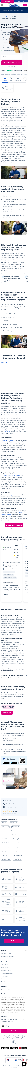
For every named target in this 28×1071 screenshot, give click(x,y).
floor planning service (10, 495)
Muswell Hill (15, 826)
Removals (21, 887)
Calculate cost (7, 712)
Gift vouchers (4, 964)
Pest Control (7, 887)
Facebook (5, 1037)
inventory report (8, 440)
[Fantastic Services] (14, 5)
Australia (12, 1060)
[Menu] (2, 5)
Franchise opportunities (7, 973)
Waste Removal (21, 910)
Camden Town (6, 851)
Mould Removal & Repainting (22, 919)
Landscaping (22, 894)
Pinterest (14, 1037)
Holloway (4, 831)
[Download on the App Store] (6, 763)
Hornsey (13, 831)
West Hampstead (17, 855)
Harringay (15, 847)
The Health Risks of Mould (7, 956)
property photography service (12, 475)
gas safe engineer (9, 458)
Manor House (5, 847)
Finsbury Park (17, 839)
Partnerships (4, 976)
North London (16, 843)
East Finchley (15, 835)
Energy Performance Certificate (9, 88)
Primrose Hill (17, 859)
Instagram (23, 1037)
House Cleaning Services (21, 879)
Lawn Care (8, 919)
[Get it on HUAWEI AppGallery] (23, 1048)
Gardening (8, 894)
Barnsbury (16, 851)
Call (25, 5)
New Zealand (20, 1060)
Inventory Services (6, 16)
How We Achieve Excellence (8, 959)
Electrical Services (21, 901)
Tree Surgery (7, 910)
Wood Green (5, 855)
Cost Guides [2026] (6, 953)
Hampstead (5, 835)
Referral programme (6, 970)
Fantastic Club (4, 961)
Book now (14, 941)
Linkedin (14, 1042)
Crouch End (13, 822)
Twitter (9, 1037)
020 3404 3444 (9, 804)
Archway (4, 822)
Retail (11, 80)
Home (5, 80)
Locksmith (8, 879)
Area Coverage (5, 981)
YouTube (18, 1037)
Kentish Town (5, 839)
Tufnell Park (5, 826)
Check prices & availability (14, 525)
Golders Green (6, 859)
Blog (2, 979)
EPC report (7, 431)
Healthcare (18, 80)
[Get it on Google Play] (14, 763)
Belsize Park (5, 843)
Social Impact (4, 967)
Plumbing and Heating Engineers (8, 902)
